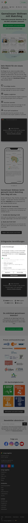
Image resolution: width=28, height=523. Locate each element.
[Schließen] (26, 247)
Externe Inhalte (15, 268)
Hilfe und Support (13, 264)
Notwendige (14, 260)
